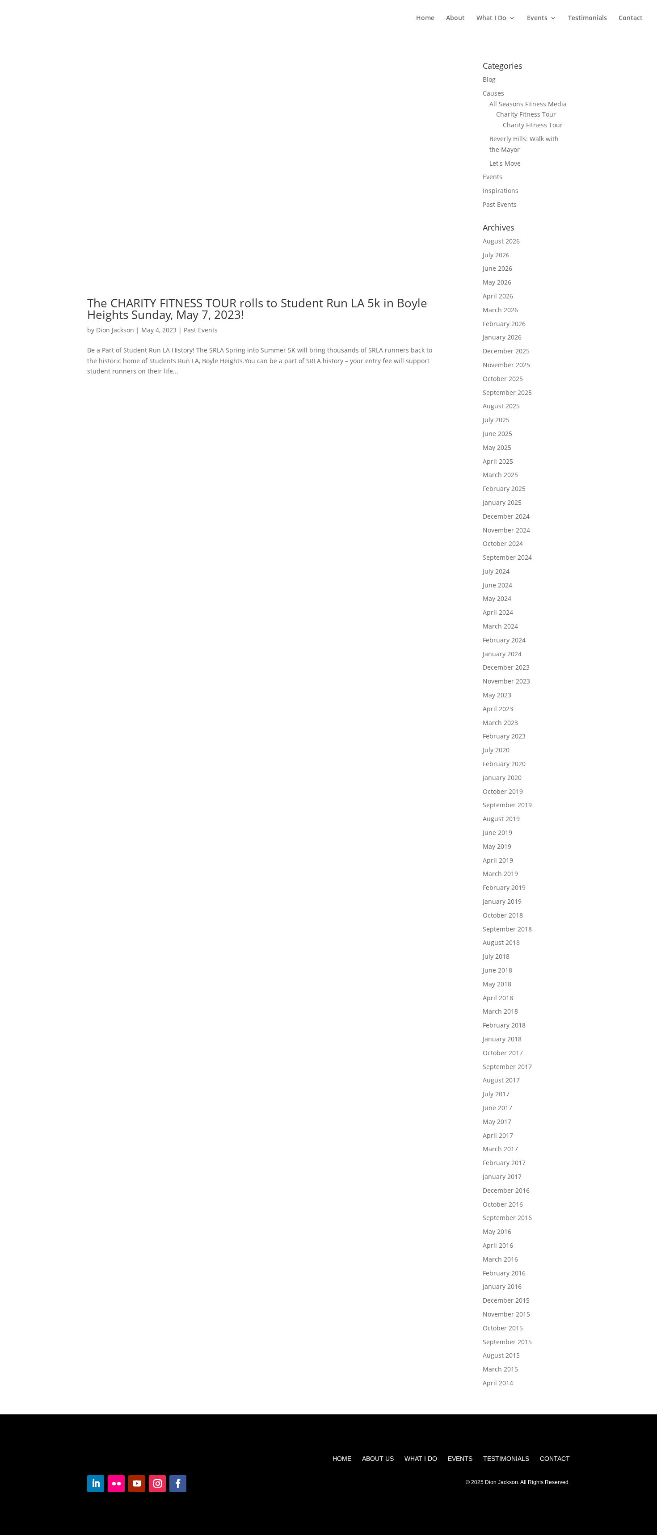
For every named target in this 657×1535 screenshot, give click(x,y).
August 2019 (501, 818)
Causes (493, 93)
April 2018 (498, 998)
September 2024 (507, 557)
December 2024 (506, 516)
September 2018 (507, 929)
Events (537, 18)
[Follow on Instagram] (157, 1483)
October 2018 (503, 915)
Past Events (201, 330)
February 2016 (504, 1273)
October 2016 (503, 1204)
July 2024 (496, 571)
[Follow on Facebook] (177, 1483)
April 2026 (498, 296)
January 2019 (502, 901)
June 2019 (497, 832)
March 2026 (500, 310)
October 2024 (503, 543)
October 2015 (503, 1328)
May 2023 (497, 695)
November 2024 (506, 530)
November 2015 (506, 1314)
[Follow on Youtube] (136, 1483)
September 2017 (507, 1066)
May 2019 (497, 846)
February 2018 (504, 1025)
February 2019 (504, 887)
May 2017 (497, 1121)
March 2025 (500, 474)
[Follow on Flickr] (116, 1483)
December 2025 (506, 351)
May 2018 (497, 984)
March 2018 (500, 1011)
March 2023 (500, 722)
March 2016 (500, 1259)
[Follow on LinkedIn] (95, 1483)
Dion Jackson (115, 330)
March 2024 (500, 626)
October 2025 (503, 378)
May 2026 (497, 282)
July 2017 (496, 1094)
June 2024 (497, 585)
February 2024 (504, 640)
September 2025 (507, 392)
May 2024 (497, 598)
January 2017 (502, 1176)
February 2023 (504, 736)
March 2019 (500, 873)
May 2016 (497, 1231)
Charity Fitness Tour (526, 114)
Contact (631, 18)
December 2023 (506, 667)
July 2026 (496, 255)
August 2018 (501, 942)
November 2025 (506, 365)
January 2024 (502, 654)
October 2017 (503, 1052)
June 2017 (497, 1107)
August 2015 (501, 1355)
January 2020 (502, 777)
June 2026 (497, 268)
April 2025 (498, 461)
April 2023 (498, 709)
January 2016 (502, 1286)
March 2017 (500, 1149)
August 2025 (501, 406)
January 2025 (502, 502)
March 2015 (500, 1369)
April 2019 (498, 860)
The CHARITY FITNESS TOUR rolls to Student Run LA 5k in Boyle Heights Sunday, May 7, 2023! (257, 309)
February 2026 (504, 323)
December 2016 (506, 1190)
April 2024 (498, 612)
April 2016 (498, 1245)
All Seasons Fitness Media (528, 104)
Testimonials (587, 18)
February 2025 (504, 488)
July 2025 (496, 419)
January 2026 (502, 337)
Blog (489, 79)
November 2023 (506, 681)
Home (425, 18)
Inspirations (500, 190)
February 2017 (504, 1162)
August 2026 (501, 241)
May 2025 (497, 447)
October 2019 (503, 791)
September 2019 (507, 805)
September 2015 (507, 1342)
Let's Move (505, 163)
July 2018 (496, 956)
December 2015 (506, 1300)
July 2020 (496, 750)
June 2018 (497, 970)
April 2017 (498, 1135)
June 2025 (497, 433)
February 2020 (504, 763)
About (455, 18)
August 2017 (501, 1080)
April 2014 (498, 1383)
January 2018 (502, 1039)
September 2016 (507, 1217)
